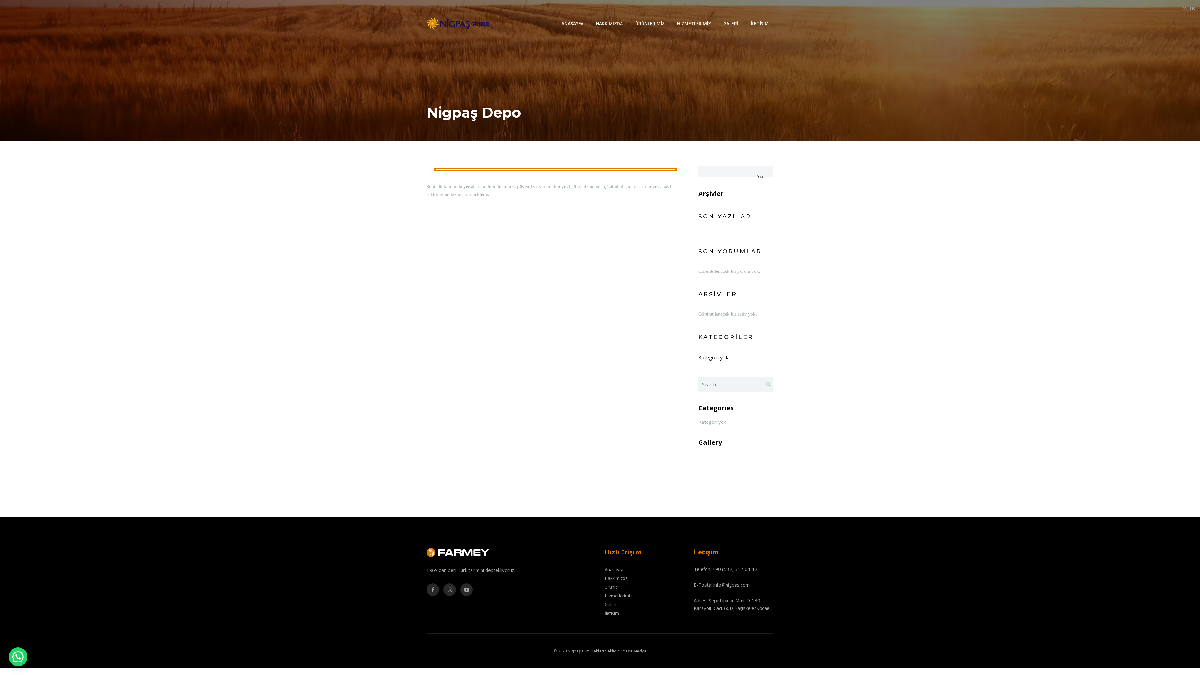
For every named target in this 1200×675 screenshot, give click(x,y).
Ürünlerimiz (650, 24)
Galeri (730, 24)
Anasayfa (572, 24)
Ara (759, 176)
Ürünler (612, 587)
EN (1184, 8)
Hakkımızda (609, 24)
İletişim (760, 24)
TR (1192, 8)
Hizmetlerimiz (694, 24)
